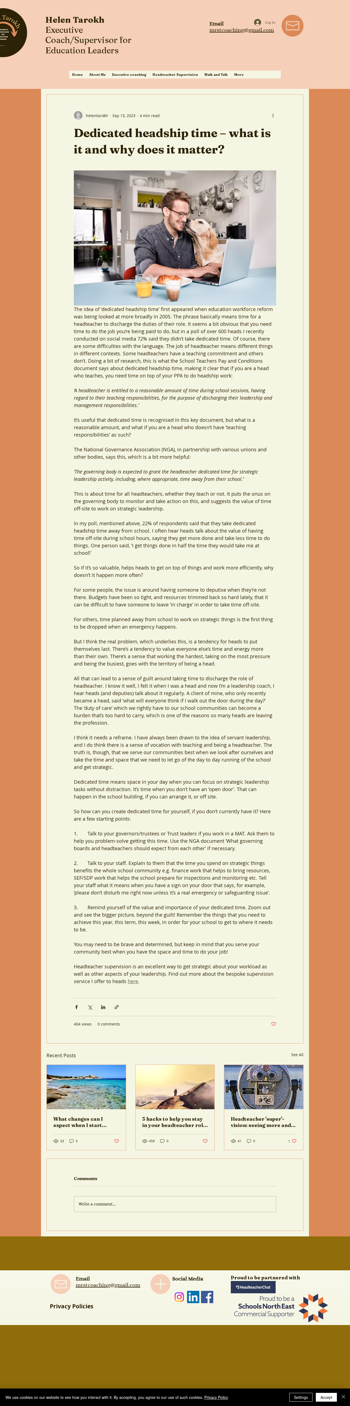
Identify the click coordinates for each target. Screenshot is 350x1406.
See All (297, 1054)
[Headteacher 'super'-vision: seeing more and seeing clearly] (263, 1087)
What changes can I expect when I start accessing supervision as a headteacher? (84, 1122)
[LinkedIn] (193, 1297)
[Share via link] (116, 1007)
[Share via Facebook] (76, 1007)
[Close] (343, 1397)
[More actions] (273, 115)
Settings (301, 1397)
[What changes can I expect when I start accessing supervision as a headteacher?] (86, 1087)
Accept (326, 1397)
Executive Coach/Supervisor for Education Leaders (88, 40)
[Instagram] (179, 1297)
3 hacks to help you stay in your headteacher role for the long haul (174, 1122)
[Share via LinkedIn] (103, 1007)
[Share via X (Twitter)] (89, 1007)
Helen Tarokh (74, 19)
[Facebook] (207, 1297)
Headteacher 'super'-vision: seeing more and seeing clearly (261, 1122)
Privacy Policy (216, 1397)
